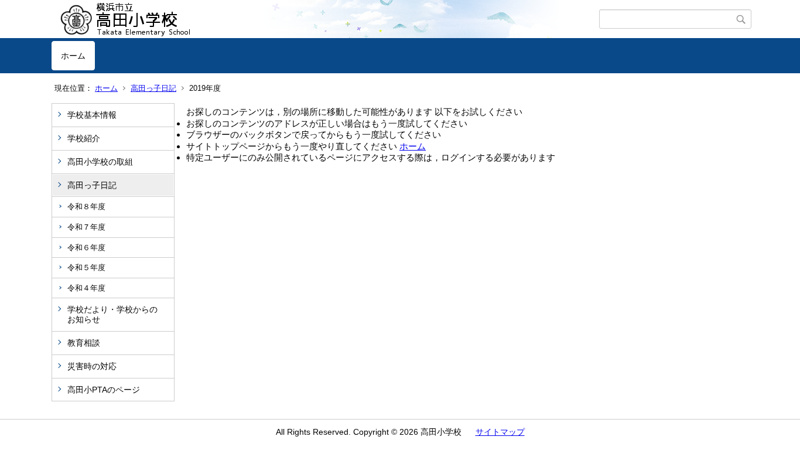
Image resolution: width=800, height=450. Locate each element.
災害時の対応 (92, 366)
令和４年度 (86, 288)
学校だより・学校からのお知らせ (112, 314)
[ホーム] (325, 19)
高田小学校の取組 (100, 161)
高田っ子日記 (153, 88)
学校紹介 (83, 138)
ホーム (73, 55)
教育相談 (83, 342)
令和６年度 (86, 247)
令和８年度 (86, 206)
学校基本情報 (92, 115)
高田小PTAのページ (103, 389)
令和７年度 (86, 227)
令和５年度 (86, 267)
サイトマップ (500, 432)
